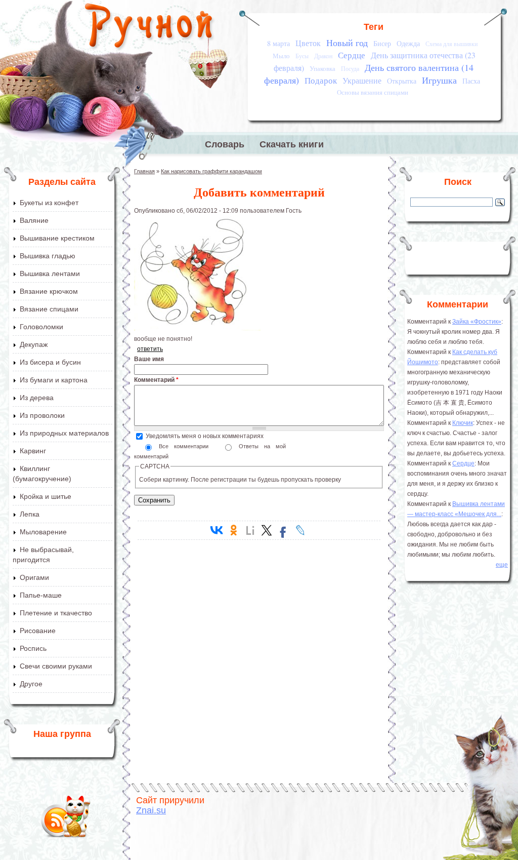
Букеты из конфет (49, 203)
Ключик (462, 422)
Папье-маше (41, 595)
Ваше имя (149, 359)
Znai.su (151, 810)
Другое (31, 684)
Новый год (347, 42)
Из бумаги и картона (54, 380)
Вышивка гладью (47, 256)
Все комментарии (186, 446)
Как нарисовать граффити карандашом (211, 171)
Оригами (34, 577)
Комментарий (156, 379)
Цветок (308, 43)
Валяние (34, 220)
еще (502, 564)
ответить (150, 349)
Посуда (350, 68)
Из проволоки (42, 415)
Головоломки (41, 327)
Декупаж (34, 344)
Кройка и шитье (45, 496)
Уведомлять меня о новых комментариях (205, 436)
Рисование (38, 631)
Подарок (321, 80)
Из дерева (37, 398)
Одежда (408, 43)
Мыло (281, 55)
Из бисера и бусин (50, 362)
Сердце (351, 55)
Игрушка (439, 80)
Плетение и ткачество (56, 613)
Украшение (361, 80)
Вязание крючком (49, 291)
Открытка (401, 81)
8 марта (278, 43)
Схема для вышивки (451, 44)
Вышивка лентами (50, 273)
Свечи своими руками (56, 666)
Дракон (323, 56)
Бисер (382, 43)
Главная (144, 171)
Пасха (471, 81)
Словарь (224, 144)
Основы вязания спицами (372, 92)
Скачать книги (292, 144)
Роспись (33, 648)
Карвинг (33, 451)
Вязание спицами (49, 309)
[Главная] (149, 28)
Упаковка (322, 68)
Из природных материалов (64, 433)
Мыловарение (43, 532)
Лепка (29, 514)
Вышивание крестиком (57, 238)
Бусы (302, 56)
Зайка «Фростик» (476, 321)
